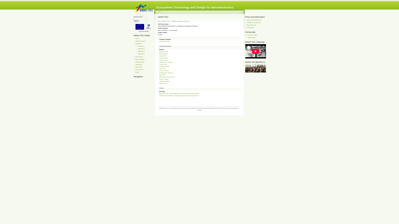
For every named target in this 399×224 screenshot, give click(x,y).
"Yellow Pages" (251, 37)
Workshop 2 (141, 48)
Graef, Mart (162, 68)
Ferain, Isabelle (163, 58)
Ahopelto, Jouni (163, 51)
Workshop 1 (141, 46)
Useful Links (250, 27)
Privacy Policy (139, 69)
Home (137, 38)
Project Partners (139, 59)
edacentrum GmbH (164, 41)
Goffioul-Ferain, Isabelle (166, 62)
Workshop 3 (141, 51)
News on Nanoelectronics (254, 20)
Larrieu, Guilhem (164, 70)
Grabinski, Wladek (164, 66)
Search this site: (138, 17)
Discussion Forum (252, 35)
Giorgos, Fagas (163, 60)
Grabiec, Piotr (163, 64)
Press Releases (251, 25)
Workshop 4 (141, 54)
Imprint (137, 72)
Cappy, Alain (162, 56)
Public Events (139, 57)
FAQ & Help (138, 67)
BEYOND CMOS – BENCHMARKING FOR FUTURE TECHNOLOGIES (179, 93)
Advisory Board (139, 62)
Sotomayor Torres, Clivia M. (167, 77)
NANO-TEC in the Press (254, 22)
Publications (138, 64)
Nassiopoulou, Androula (166, 73)
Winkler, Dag (162, 83)
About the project (140, 41)
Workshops (138, 43)
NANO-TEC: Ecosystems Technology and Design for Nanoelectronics (178, 95)
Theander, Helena (164, 81)
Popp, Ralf (162, 75)
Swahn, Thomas (163, 79)
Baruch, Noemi (163, 54)
